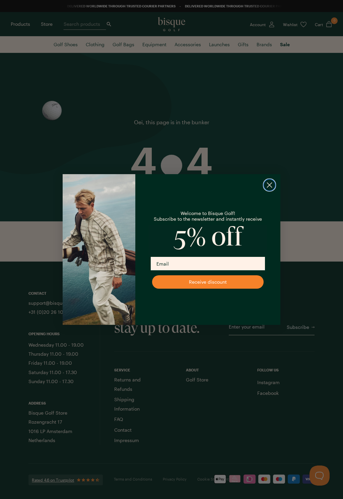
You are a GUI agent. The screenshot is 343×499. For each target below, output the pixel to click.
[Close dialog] (269, 185)
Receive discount (208, 282)
